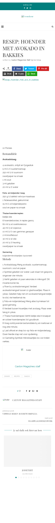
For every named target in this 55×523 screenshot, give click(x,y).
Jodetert (27, 470)
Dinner (7, 376)
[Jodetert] (27, 451)
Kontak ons (27, 5)
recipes (17, 376)
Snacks (27, 376)
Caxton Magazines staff (20, 60)
